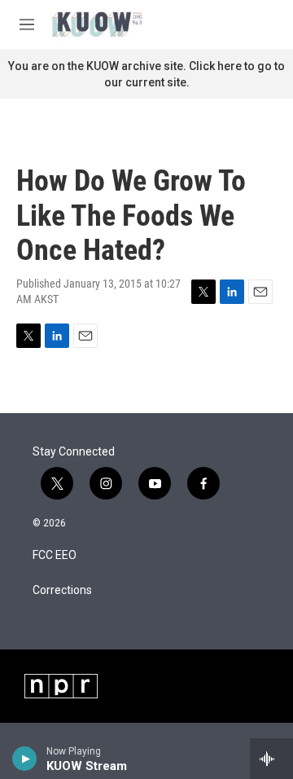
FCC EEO (55, 555)
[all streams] (271, 758)
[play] (25, 758)
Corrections (62, 590)
